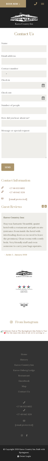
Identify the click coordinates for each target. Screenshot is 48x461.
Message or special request (15, 130)
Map (24, 386)
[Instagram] (22, 435)
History (24, 359)
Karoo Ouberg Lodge (24, 370)
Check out (6, 92)
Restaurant (24, 375)
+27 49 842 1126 (17, 192)
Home (24, 354)
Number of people (10, 105)
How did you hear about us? (15, 118)
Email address (8, 56)
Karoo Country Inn (24, 365)
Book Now (12, 3)
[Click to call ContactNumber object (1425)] (35, 3)
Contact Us (24, 391)
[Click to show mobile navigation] (43, 3)
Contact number (9, 68)
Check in (5, 80)
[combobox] (4, 74)
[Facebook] (27, 435)
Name (4, 43)
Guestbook (24, 381)
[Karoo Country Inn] (24, 18)
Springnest (24, 452)
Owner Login (25, 456)
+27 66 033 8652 (17, 188)
